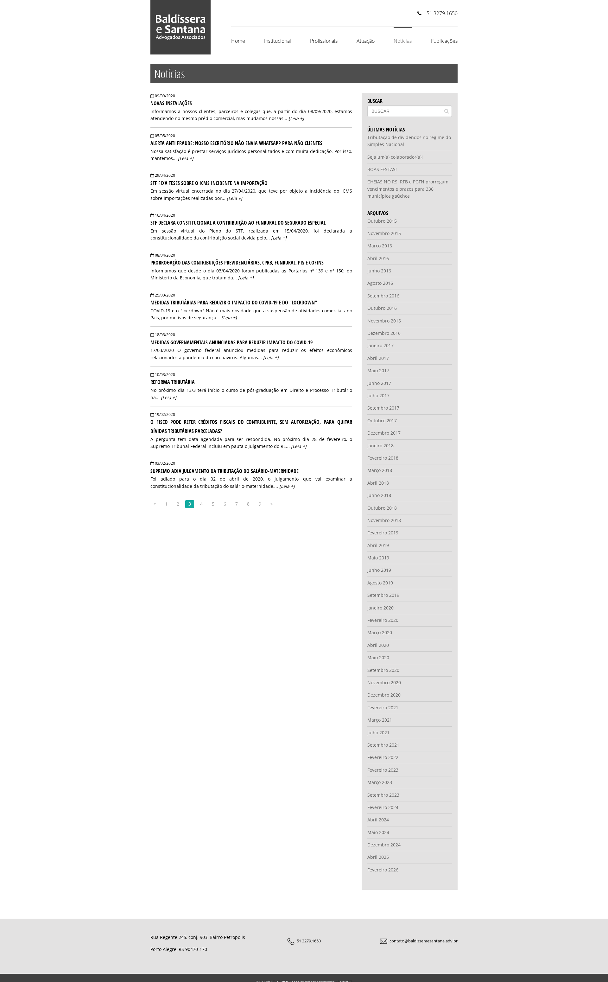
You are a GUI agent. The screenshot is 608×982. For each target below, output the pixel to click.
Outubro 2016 (382, 308)
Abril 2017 (378, 358)
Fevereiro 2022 (382, 757)
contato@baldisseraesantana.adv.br (424, 941)
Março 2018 (379, 470)
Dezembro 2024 (384, 845)
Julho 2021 (378, 733)
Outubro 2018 (382, 508)
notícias (403, 40)
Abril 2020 (378, 645)
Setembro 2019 (383, 595)
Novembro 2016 (384, 321)
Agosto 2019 (380, 583)
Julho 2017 (378, 395)
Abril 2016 (378, 258)
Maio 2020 (378, 657)
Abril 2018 (378, 483)
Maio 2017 (378, 370)
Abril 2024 (378, 820)
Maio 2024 (378, 832)
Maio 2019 (378, 558)
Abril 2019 (378, 545)
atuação (366, 40)
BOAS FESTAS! (382, 169)
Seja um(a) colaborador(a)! (395, 157)
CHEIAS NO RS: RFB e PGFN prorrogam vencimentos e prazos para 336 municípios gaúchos (407, 189)
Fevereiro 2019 (382, 533)
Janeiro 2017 (380, 345)
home (238, 40)
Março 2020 (379, 632)
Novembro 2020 (384, 682)
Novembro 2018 (384, 520)
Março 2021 (379, 720)
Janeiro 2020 (380, 608)
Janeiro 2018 (380, 446)
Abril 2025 (378, 857)
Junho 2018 (379, 495)
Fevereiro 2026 (382, 870)
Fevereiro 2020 (382, 620)
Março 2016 (379, 246)
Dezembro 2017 (384, 433)
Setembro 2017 (383, 408)
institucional (277, 40)
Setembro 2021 (383, 745)
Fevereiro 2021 (382, 708)
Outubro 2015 (382, 221)
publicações (444, 40)
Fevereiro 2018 (382, 458)
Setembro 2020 (383, 670)
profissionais (324, 40)
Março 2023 (379, 782)
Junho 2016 (379, 271)
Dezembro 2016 (384, 333)
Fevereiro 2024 (382, 807)
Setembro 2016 (383, 296)
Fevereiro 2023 (382, 770)
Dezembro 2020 (384, 695)
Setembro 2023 (383, 795)
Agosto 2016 (380, 283)
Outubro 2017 (382, 421)
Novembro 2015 (384, 233)
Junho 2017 (379, 383)
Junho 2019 (379, 570)
